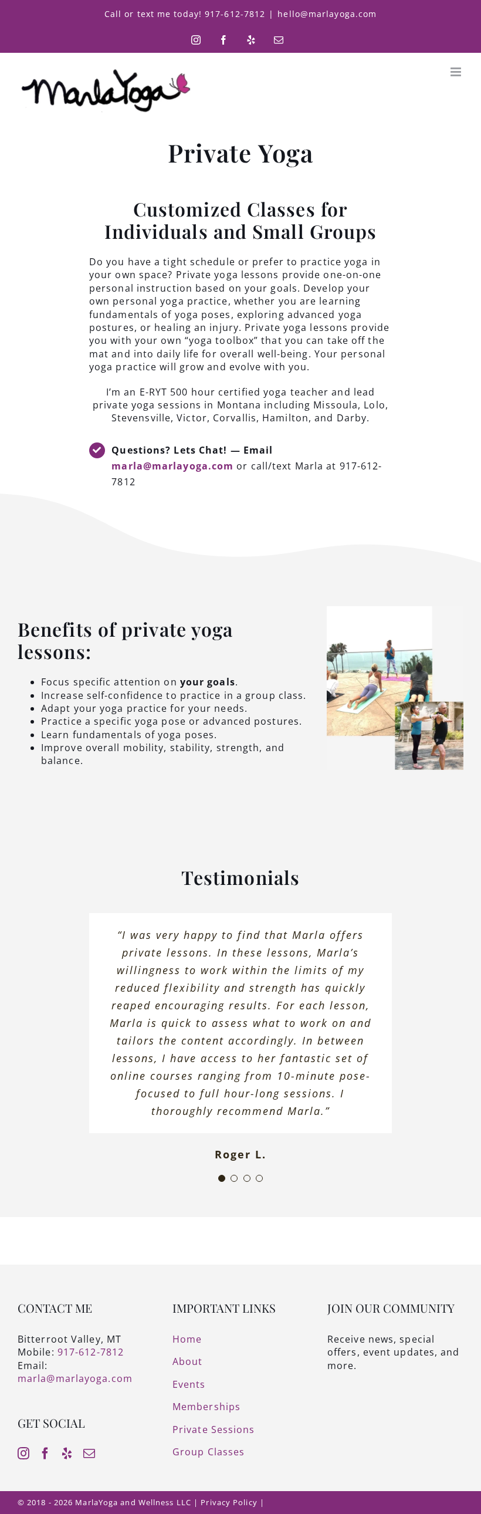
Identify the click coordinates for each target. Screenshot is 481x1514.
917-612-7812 (90, 1352)
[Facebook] (45, 1453)
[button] (221, 1178)
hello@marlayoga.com (327, 13)
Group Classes (208, 1451)
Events (189, 1384)
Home (187, 1339)
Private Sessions (213, 1429)
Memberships (206, 1406)
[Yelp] (67, 1453)
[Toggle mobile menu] (456, 72)
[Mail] (89, 1453)
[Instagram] (24, 1453)
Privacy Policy (229, 1502)
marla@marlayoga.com (172, 465)
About (187, 1361)
